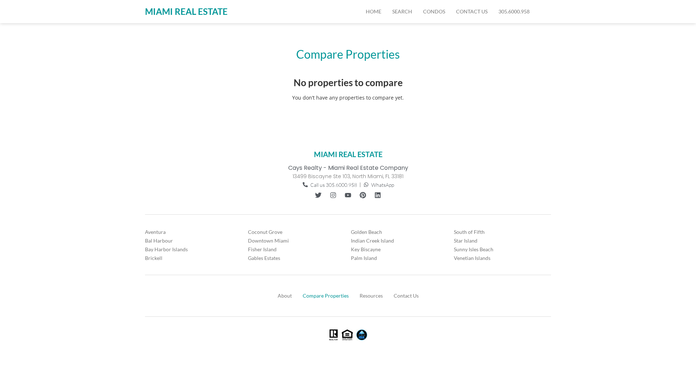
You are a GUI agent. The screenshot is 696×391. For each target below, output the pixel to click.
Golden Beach (366, 232)
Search (402, 11)
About (285, 296)
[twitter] (318, 195)
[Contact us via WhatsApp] (543, 12)
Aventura (155, 232)
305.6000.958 (514, 11)
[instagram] (333, 195)
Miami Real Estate (186, 11)
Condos (434, 11)
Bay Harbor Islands (166, 249)
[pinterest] (362, 195)
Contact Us (472, 11)
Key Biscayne (366, 249)
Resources (371, 296)
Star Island (465, 240)
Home (373, 11)
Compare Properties (326, 296)
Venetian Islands (472, 258)
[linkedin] (377, 195)
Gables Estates (264, 258)
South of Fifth (469, 232)
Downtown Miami (268, 240)
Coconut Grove (265, 232)
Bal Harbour (159, 240)
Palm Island (364, 258)
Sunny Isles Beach (473, 249)
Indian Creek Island (372, 240)
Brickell (153, 258)
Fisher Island (262, 249)
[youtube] (348, 195)
